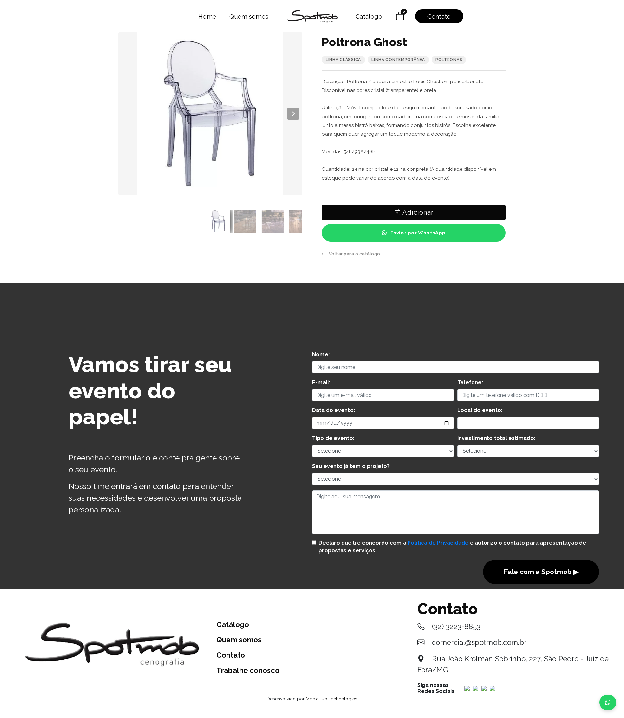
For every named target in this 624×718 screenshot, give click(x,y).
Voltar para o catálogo (354, 253)
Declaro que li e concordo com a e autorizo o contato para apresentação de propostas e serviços (452, 547)
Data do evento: (333, 410)
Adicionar (417, 212)
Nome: (321, 354)
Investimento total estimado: (496, 438)
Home (207, 16)
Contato (439, 16)
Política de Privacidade (438, 543)
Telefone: (470, 382)
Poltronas (449, 59)
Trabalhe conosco (248, 670)
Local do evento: (479, 410)
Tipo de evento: (333, 438)
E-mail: (321, 382)
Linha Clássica (343, 59)
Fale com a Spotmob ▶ (541, 572)
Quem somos (248, 16)
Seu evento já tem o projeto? (351, 466)
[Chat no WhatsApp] (607, 702)
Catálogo (369, 16)
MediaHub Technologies (331, 698)
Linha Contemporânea (398, 59)
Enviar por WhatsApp (418, 233)
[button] (293, 114)
